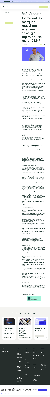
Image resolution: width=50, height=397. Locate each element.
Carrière (42, 352)
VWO (34, 365)
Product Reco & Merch (19, 359)
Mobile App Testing (20, 357)
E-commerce (27, 361)
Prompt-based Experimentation (19, 378)
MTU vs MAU (27, 352)
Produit (26, 374)
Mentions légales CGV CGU (44, 368)
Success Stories (35, 350)
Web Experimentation (19, 351)
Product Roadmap (36, 355)
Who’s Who (35, 358)
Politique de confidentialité (43, 365)
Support (42, 355)
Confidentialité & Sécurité (19, 364)
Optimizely (35, 364)
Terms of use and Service (44, 363)
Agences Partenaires (35, 380)
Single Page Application (19, 367)
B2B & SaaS (27, 367)
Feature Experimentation (19, 384)
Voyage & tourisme (28, 364)
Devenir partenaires (36, 375)
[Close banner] (48, 1)
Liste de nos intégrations (35, 377)
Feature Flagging (19, 380)
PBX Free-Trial (19, 355)
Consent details (3, 393)
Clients (35, 6)
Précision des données (19, 362)
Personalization (19, 381)
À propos (42, 350)
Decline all (42, 391)
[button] (47, 3)
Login (43, 3)
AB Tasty (34, 367)
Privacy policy (10, 393)
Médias (26, 365)
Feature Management (19, 354)
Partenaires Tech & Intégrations (36, 373)
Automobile (27, 362)
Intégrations (19, 370)
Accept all (42, 389)
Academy (34, 352)
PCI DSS (42, 369)
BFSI (25, 359)
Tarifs (26, 6)
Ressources (31, 6)
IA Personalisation (20, 368)
